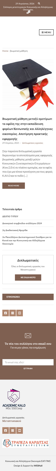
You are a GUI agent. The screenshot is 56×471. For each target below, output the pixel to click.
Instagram (12, 313)
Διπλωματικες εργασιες (32, 143)
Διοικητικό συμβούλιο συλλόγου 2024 (22, 223)
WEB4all (38, 465)
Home (5, 50)
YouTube (19, 313)
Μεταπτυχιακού (11, 420)
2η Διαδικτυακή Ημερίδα (15, 230)
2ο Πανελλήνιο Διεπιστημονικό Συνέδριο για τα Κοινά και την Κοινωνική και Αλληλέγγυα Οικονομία (26, 240)
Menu (47, 32)
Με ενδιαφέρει (28, 277)
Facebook (5, 313)
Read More (13, 185)
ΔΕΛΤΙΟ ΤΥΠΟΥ (10, 216)
